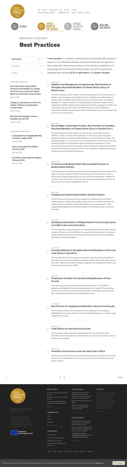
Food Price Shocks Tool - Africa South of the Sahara (57, 393)
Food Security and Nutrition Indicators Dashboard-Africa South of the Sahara (56, 402)
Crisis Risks (52, 431)
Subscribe (74, 10)
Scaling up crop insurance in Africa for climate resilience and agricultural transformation (25, 105)
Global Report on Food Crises (54, 441)
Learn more (99, 463)
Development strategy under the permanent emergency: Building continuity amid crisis (80, 407)
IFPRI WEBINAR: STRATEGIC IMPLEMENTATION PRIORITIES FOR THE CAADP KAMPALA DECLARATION (82, 435)
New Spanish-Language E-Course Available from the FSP (23, 117)
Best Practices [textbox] (16, 59)
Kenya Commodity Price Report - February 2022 (25, 148)
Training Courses (53, 10)
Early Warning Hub (51, 435)
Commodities (63, 13)
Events (81, 13)
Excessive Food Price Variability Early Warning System (56, 444)
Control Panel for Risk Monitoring (55, 438)
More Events (75, 440)
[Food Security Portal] (17, 11)
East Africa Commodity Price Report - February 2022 (27, 159)
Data (39, 10)
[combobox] (26, 59)
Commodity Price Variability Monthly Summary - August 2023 (27, 137)
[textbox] (26, 66)
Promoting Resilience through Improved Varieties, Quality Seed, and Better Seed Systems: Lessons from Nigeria (82, 429)
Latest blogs (77, 389)
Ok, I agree (118, 463)
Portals (49, 451)
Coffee (49, 416)
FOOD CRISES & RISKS (46, 13)
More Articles (75, 412)
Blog (88, 13)
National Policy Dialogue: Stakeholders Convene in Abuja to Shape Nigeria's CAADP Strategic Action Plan (81, 423)
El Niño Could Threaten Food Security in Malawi (82, 401)
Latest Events (78, 418)
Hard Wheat (50, 422)
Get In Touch (67, 10)
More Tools (52, 389)
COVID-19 (99, 389)
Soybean (49, 419)
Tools (73, 13)
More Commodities (52, 425)
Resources (44, 10)
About (60, 10)
